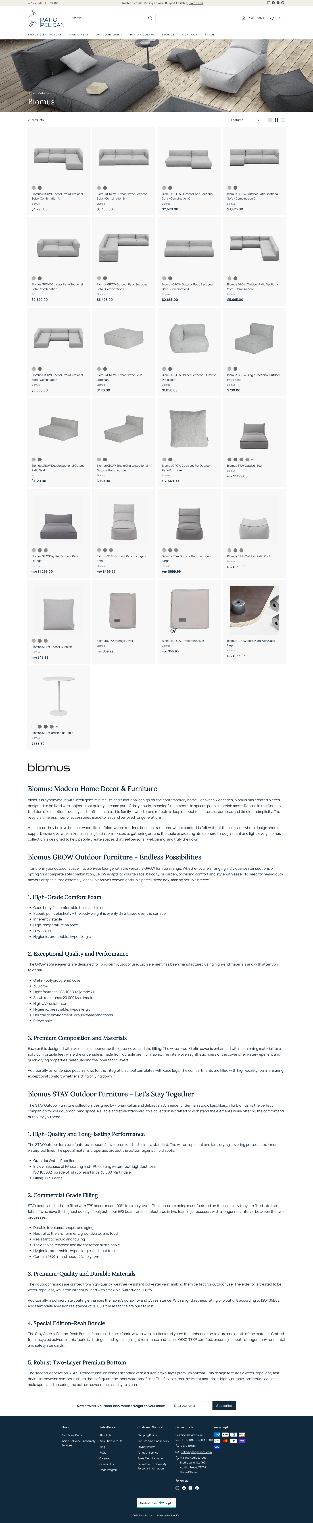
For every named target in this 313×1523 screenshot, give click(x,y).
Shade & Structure (45, 34)
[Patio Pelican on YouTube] (190, 1488)
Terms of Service (147, 1452)
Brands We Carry (71, 1435)
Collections (44, 93)
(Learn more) (195, 3)
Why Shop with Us (110, 1441)
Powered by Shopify (168, 1515)
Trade (210, 34)
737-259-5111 (35, 3)
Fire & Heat (79, 34)
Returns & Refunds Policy (153, 1441)
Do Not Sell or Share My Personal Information (151, 1466)
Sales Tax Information (150, 1458)
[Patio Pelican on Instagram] (177, 1488)
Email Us (53, 3)
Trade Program (108, 1470)
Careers (104, 1458)
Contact (190, 34)
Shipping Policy (147, 1435)
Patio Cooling (142, 34)
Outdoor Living (109, 34)
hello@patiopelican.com (196, 1452)
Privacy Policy (146, 1447)
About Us (105, 1435)
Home (31, 93)
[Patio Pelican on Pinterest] (197, 1488)
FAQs (102, 1452)
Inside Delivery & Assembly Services (78, 1443)
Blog (102, 1447)
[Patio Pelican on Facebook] (184, 1488)
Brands (168, 34)
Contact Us (106, 1464)
